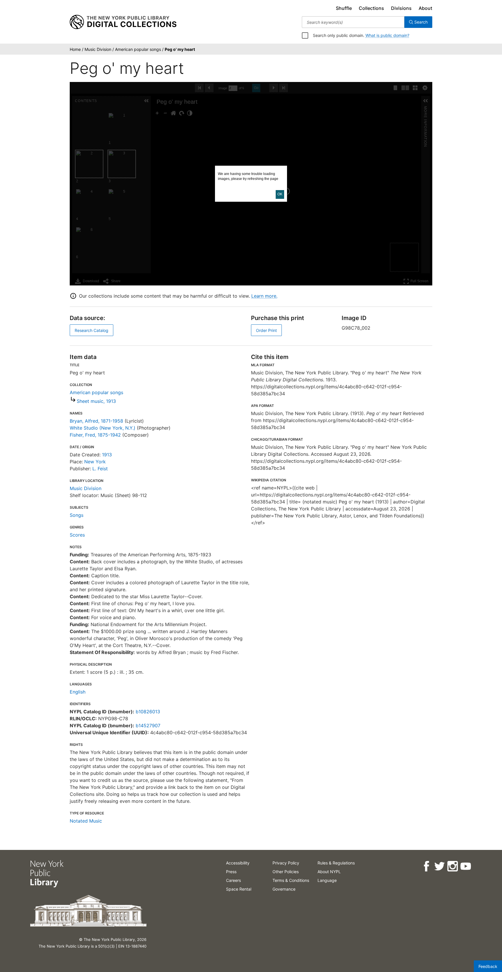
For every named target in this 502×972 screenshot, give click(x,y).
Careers (233, 880)
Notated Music (86, 821)
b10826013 (148, 711)
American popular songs (96, 392)
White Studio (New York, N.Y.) (102, 428)
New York (95, 461)
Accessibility (238, 862)
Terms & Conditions (290, 880)
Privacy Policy (285, 862)
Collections (371, 8)
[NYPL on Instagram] (452, 866)
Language (327, 880)
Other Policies (285, 871)
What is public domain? (387, 35)
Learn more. (264, 296)
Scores (77, 535)
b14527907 (148, 725)
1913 (107, 455)
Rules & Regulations (336, 862)
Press (231, 871)
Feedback (487, 966)
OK (279, 194)
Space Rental (238, 889)
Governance (283, 889)
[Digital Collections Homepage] (123, 22)
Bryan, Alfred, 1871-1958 (96, 421)
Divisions (401, 8)
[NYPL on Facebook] (426, 866)
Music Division (85, 488)
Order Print (266, 330)
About (425, 8)
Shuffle (344, 8)
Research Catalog (91, 330)
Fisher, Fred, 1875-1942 (95, 435)
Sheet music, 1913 (96, 401)
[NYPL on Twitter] (439, 866)
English (77, 692)
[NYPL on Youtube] (465, 866)
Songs (76, 515)
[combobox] (353, 22)
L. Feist (100, 468)
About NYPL (329, 871)
